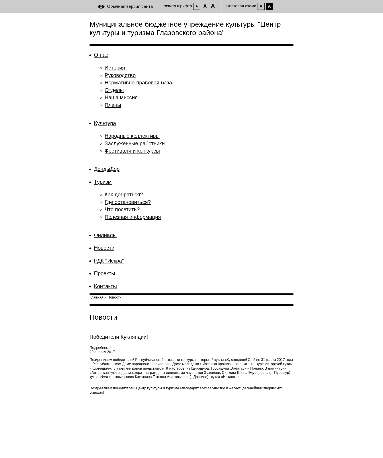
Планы (113, 105)
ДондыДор (106, 169)
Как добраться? (124, 194)
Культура (105, 123)
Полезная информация (133, 217)
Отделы (114, 90)
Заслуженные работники (135, 143)
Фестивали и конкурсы (132, 151)
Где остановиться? (128, 202)
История (115, 68)
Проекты (104, 273)
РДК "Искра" (109, 261)
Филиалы (105, 235)
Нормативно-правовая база (138, 83)
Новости (104, 248)
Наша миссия (121, 97)
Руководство (120, 75)
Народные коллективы (132, 136)
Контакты (105, 286)
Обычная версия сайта (130, 6)
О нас (101, 55)
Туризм (103, 182)
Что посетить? (122, 209)
